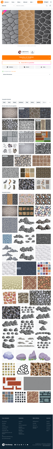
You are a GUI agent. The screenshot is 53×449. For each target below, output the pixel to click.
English (47, 420)
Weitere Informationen (7, 73)
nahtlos (38, 101)
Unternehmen (5, 426)
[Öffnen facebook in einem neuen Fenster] (15, 443)
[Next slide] (48, 101)
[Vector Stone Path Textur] (10, 112)
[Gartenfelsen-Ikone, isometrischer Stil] (8, 355)
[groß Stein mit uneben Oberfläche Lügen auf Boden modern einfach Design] (22, 368)
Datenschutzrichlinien (46, 444)
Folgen (32, 52)
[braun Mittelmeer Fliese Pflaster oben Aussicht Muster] (30, 282)
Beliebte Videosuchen (21, 433)
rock (9, 101)
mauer (14, 101)
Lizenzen (20, 420)
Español (47, 422)
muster (44, 101)
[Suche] (47, 5)
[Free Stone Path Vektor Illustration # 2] (10, 147)
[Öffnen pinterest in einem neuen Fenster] (21, 443)
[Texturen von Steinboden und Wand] (35, 112)
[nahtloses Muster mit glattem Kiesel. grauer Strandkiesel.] (9, 224)
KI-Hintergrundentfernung (7, 435)
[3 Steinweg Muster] (10, 198)
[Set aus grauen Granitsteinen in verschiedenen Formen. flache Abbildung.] (26, 252)
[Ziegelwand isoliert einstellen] (12, 383)
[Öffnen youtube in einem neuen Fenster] (27, 443)
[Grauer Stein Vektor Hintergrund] (43, 147)
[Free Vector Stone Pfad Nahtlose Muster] (26, 198)
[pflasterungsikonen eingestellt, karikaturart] (44, 267)
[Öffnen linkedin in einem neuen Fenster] (19, 443)
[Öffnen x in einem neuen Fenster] (25, 443)
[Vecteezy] (2, 2)
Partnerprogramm (23, 424)
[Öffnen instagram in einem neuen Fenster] (17, 443)
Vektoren (6, 2)
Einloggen (46, 2)
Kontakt (34, 422)
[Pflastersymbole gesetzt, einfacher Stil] (20, 396)
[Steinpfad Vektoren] (43, 124)
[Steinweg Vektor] (27, 172)
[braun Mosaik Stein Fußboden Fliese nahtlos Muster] (41, 368)
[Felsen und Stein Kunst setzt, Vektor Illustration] (30, 238)
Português (48, 424)
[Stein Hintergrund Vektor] (43, 238)
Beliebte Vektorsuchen (22, 427)
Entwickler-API (5, 430)
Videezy (3, 424)
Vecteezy (4, 422)
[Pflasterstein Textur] (26, 210)
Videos (18, 2)
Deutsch (47, 426)
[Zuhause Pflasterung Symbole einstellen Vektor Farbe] (8, 368)
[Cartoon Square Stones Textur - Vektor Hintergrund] (26, 183)
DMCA (20, 422)
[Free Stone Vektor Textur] (26, 267)
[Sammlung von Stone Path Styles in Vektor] (10, 136)
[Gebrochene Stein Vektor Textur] (26, 147)
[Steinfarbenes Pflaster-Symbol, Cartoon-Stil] (9, 297)
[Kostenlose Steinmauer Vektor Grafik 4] (43, 172)
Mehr (31, 2)
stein (4, 101)
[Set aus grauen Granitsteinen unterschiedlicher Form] (18, 238)
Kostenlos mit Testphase (26, 57)
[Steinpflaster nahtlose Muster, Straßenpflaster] (41, 160)
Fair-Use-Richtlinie (45, 445)
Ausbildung (4, 428)
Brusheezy (4, 420)
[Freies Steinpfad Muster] (26, 136)
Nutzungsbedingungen (36, 444)
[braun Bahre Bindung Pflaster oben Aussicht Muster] (32, 396)
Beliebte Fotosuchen (21, 430)
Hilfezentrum (35, 420)
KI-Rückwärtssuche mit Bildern (7, 432)
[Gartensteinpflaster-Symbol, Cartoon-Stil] (7, 238)
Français (47, 428)
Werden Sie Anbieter (35, 427)
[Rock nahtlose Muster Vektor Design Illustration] (8, 160)
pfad (27, 101)
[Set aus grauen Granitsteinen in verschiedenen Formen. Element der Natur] (43, 224)
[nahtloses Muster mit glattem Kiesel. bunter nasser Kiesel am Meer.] (43, 210)
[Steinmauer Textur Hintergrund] (10, 172)
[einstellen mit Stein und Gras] (33, 355)
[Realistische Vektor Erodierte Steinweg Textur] (23, 160)
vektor (32, 101)
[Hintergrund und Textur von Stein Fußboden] (12, 282)
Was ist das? (13, 71)
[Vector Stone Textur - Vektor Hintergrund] (10, 124)
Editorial (25, 2)
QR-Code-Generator (6, 437)
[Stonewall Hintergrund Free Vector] (26, 124)
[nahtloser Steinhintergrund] (23, 297)
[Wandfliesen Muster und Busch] (43, 136)
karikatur (21, 101)
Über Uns (35, 424)
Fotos (13, 2)
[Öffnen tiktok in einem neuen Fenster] (23, 443)
